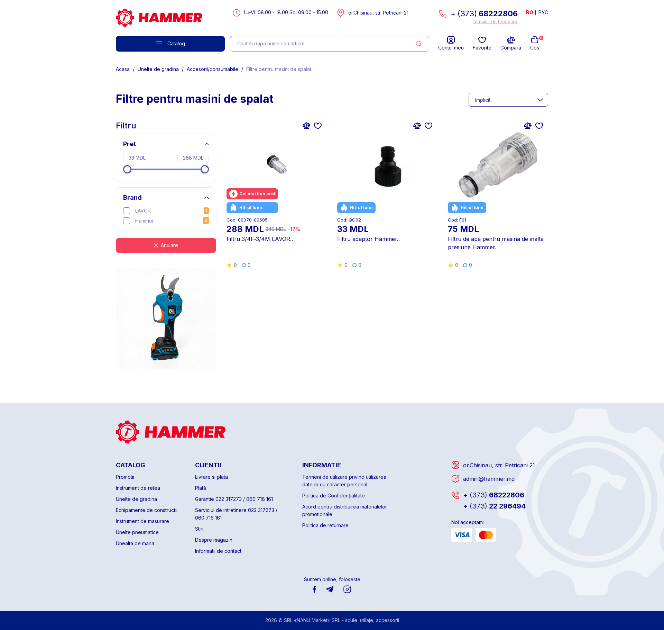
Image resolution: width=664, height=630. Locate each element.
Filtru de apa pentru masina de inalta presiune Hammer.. (496, 243)
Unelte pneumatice (137, 532)
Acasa (123, 69)
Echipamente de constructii (146, 510)
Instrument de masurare (142, 521)
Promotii (125, 477)
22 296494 (494, 506)
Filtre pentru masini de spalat (278, 69)
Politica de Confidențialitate (333, 495)
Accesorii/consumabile (212, 69)
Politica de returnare (325, 525)
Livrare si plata (211, 477)
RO (529, 12)
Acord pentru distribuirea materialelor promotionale (344, 510)
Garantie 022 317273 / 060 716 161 (234, 499)
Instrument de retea (138, 488)
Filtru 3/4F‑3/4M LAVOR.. (260, 238)
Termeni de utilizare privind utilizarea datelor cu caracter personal (344, 480)
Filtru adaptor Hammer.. (368, 238)
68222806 (493, 495)
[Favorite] (318, 125)
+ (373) (484, 13)
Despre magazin (213, 540)
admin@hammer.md (489, 478)
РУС (543, 12)
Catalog (176, 43)
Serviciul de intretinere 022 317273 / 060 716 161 (236, 514)
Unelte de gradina (158, 69)
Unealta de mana (135, 543)
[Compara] (306, 125)
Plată (200, 488)
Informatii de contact (218, 551)
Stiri (199, 529)
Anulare (169, 245)
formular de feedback (495, 21)
